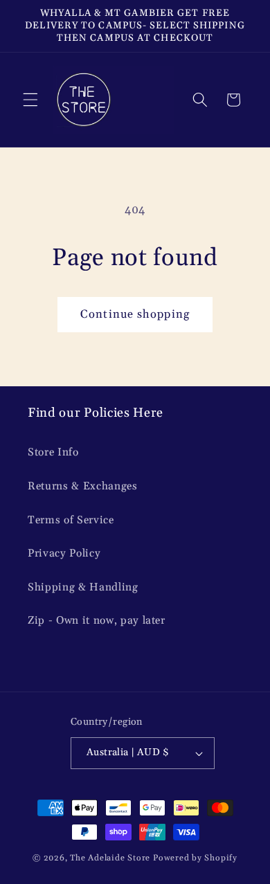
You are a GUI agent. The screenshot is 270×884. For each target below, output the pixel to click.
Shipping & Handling (83, 587)
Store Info (53, 452)
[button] (30, 99)
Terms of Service (71, 520)
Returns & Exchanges (83, 486)
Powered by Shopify (195, 858)
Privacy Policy (64, 553)
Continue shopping (135, 314)
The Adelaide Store (110, 858)
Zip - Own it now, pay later (96, 620)
